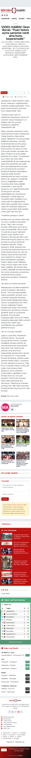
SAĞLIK (5, 736)
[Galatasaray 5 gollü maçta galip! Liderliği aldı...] (8, 423)
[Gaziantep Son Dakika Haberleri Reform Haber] (13, 10)
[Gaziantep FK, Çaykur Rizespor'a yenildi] (23, 439)
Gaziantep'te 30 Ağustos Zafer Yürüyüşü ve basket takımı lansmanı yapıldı (22, 463)
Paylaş (5, 92)
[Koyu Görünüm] (2, 15)
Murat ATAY (15, 406)
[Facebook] (9, 712)
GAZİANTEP (5, 18)
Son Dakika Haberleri (9, 726)
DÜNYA (12, 736)
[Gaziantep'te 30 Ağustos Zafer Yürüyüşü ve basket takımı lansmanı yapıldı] (23, 455)
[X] (12, 712)
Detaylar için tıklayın (15, 642)
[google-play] (20, 742)
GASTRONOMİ (7, 738)
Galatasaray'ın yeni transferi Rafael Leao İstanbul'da (7, 462)
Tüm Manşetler (7, 724)
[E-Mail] (12, 409)
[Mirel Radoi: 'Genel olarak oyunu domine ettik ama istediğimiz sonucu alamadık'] (23, 423)
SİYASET (22, 18)
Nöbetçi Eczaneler (8, 717)
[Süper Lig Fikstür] (29, 648)
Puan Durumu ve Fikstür (10, 722)
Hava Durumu (7, 719)
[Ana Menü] (7, 15)
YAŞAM (19, 736)
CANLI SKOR (5, 593)
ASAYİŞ (14, 18)
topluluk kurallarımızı (17, 504)
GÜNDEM (23, 733)
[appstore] (10, 742)
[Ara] (5, 15)
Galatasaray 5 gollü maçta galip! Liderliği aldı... (7, 430)
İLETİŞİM (16, 738)
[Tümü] (29, 524)
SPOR (29, 18)
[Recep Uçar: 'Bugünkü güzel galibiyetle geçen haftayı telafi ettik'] (8, 439)
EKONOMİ (12, 734)
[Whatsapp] (21, 712)
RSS (4, 750)
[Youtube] (18, 712)
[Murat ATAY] (5, 407)
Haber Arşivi (6, 728)
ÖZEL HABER (21, 734)
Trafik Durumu (7, 720)
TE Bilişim (19, 755)
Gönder (5, 499)
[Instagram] (15, 712)
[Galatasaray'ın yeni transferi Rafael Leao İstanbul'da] (8, 455)
